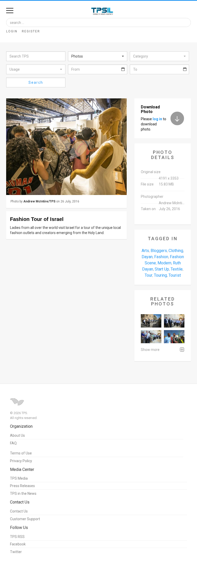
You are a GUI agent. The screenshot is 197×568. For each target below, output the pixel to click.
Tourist (175, 275)
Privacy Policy (21, 461)
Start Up (162, 269)
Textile (177, 269)
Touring (160, 275)
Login (11, 31)
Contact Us (19, 511)
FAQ (13, 443)
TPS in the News (23, 493)
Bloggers (159, 250)
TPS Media (19, 478)
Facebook (18, 544)
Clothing (176, 250)
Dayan (147, 256)
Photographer (152, 196)
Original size (151, 172)
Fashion (161, 256)
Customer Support (25, 519)
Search (35, 82)
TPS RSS (17, 537)
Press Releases (22, 486)
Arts (145, 250)
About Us (17, 435)
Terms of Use (21, 453)
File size (147, 184)
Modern (164, 262)
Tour (148, 275)
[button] (97, 56)
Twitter (16, 552)
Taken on (148, 209)
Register (31, 31)
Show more (150, 350)
